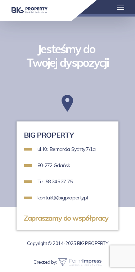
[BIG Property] (29, 10)
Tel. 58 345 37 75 (55, 181)
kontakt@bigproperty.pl (62, 197)
